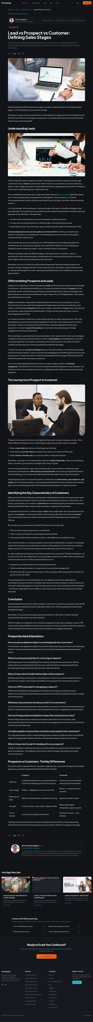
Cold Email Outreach (31, 978)
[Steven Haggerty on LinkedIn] (41, 845)
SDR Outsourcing (30, 998)
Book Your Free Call (45, 956)
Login (77, 3)
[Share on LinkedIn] (14, 53)
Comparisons (53, 998)
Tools (44, 3)
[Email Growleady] (6, 984)
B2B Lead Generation (31, 985)
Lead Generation (26, 9)
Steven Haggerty (21, 19)
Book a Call (87, 3)
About (57, 3)
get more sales (63, 194)
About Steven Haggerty (30, 846)
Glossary (51, 988)
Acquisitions (52, 1004)
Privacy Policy (87, 1015)
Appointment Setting (31, 981)
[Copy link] (22, 53)
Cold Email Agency (30, 975)
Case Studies (36, 3)
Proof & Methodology (55, 981)
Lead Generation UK (31, 988)
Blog (51, 3)
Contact (51, 1001)
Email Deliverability (30, 1001)
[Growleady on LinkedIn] (2, 984)
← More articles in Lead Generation (18, 14)
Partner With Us (53, 1007)
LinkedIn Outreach (30, 1004)
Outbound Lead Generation (33, 994)
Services (24, 3)
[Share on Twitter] (18, 53)
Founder (51, 978)
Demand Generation (31, 991)
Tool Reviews (52, 991)
